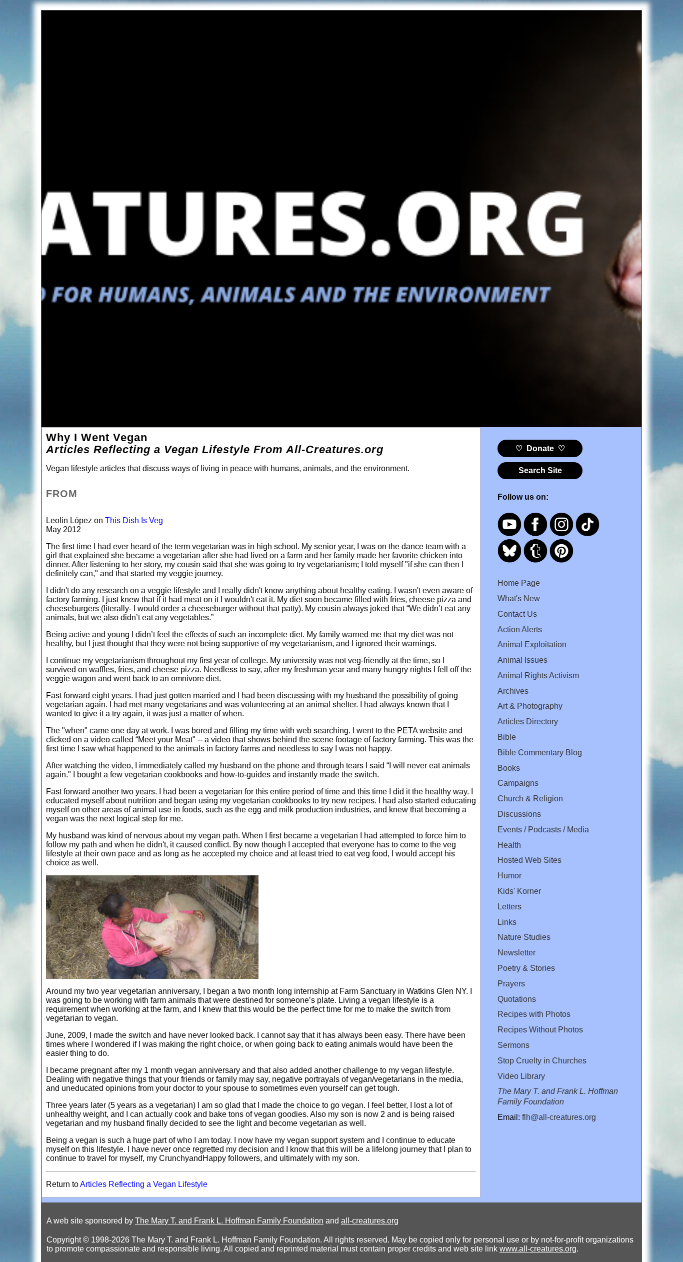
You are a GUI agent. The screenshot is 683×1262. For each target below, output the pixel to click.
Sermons (514, 1045)
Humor (510, 875)
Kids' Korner (519, 891)
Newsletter (517, 952)
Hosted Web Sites (530, 860)
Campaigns (518, 783)
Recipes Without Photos (540, 1029)
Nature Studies (524, 937)
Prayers (511, 983)
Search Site (540, 470)
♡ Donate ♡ (540, 448)
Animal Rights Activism (538, 675)
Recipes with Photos (534, 1014)
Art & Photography (530, 706)
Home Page (519, 583)
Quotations (517, 999)
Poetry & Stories (526, 968)
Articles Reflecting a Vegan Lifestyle (144, 1184)
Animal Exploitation (532, 644)
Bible (507, 737)
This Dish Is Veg (134, 520)
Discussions (519, 814)
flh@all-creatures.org (559, 1117)
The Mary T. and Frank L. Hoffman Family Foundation (229, 1220)
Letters (510, 906)
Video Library (521, 1076)
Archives (513, 691)
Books (509, 768)
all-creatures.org (369, 1220)
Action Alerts (520, 629)
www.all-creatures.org (538, 1248)
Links (507, 922)
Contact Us (517, 614)
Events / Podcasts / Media (543, 829)
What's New (519, 598)
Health (509, 845)
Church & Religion (530, 798)
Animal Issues (523, 660)
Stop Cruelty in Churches (542, 1060)
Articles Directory (528, 721)
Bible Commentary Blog (540, 752)
